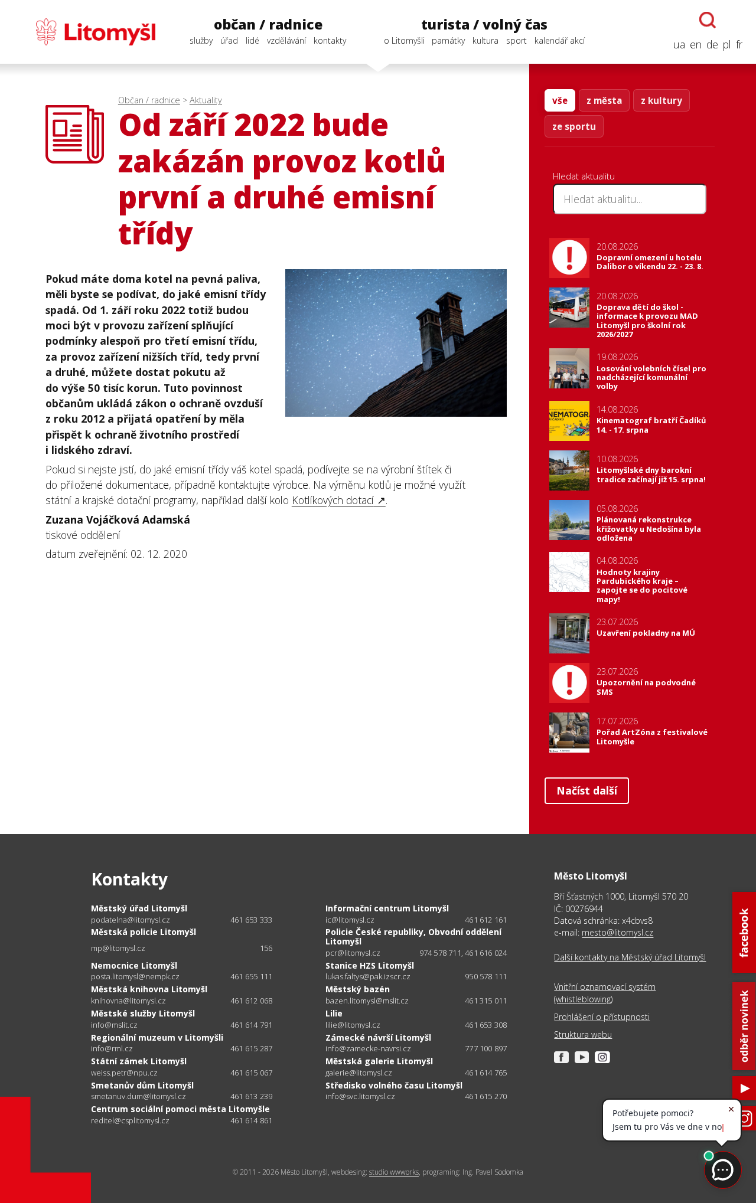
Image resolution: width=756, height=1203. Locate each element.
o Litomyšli (404, 40)
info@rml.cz (112, 1048)
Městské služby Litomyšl (143, 1013)
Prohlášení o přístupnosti (602, 1016)
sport (516, 40)
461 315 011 (486, 1000)
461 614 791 (251, 1024)
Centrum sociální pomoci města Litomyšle (180, 1108)
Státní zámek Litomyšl (139, 1061)
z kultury (661, 100)
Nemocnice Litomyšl (134, 965)
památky (448, 40)
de (712, 44)
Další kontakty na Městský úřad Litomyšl (630, 957)
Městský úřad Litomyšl (139, 908)
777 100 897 (486, 1048)
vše (560, 100)
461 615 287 (251, 1048)
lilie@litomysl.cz (352, 1025)
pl (727, 44)
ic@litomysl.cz (349, 920)
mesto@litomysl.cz (617, 932)
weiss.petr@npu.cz (124, 1072)
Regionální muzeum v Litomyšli (157, 1037)
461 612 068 (251, 1000)
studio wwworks (394, 1172)
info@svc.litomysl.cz (360, 1096)
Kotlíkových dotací (333, 500)
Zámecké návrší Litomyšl (378, 1037)
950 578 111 (486, 976)
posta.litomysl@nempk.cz (135, 976)
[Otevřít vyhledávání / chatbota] (707, 20)
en (696, 44)
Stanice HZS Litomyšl (369, 965)
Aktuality (206, 100)
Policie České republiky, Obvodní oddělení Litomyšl (413, 936)
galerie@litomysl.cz (358, 1072)
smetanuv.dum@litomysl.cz (138, 1096)
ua (679, 44)
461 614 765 (486, 1072)
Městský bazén (357, 989)
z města (604, 100)
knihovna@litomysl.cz (128, 1000)
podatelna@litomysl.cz (130, 920)
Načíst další (586, 790)
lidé (252, 40)
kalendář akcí (560, 40)
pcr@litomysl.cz (352, 953)
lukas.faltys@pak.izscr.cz (367, 976)
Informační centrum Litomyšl (387, 908)
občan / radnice (268, 24)
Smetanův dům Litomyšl (142, 1085)
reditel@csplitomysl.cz (130, 1120)
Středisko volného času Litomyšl (393, 1085)
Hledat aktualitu (584, 176)
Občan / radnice (149, 100)
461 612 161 (486, 919)
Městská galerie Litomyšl (379, 1061)
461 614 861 (251, 1120)
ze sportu (574, 126)
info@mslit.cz (114, 1025)
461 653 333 (251, 919)
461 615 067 (251, 1072)
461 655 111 (251, 976)
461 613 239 (251, 1096)
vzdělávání (286, 40)
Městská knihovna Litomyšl (149, 989)
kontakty (330, 40)
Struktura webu (583, 1034)
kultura (485, 40)
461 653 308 (486, 1024)
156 (266, 948)
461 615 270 (486, 1096)
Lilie (334, 1013)
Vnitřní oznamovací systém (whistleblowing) (605, 992)
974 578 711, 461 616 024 (463, 952)
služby (201, 40)
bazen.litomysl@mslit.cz (367, 1000)
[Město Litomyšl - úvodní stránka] (84, 31)
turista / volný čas (484, 24)
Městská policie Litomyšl (143, 931)
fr (739, 44)
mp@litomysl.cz (118, 948)
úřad (229, 40)
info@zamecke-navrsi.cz (368, 1048)
